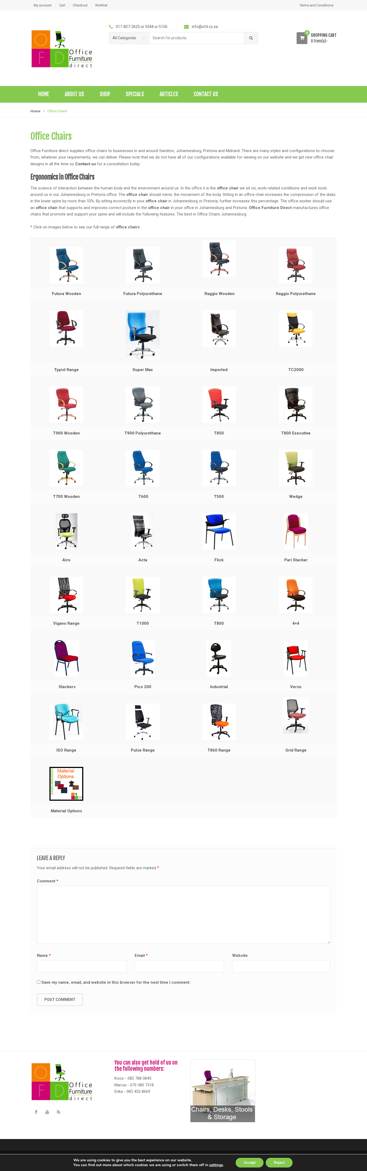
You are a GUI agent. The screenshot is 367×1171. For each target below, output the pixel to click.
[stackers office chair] (66, 658)
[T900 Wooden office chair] (66, 404)
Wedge (296, 496)
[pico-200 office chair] (142, 658)
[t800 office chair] (218, 595)
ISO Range (66, 750)
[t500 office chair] (218, 468)
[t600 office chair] (142, 468)
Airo (66, 560)
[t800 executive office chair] (296, 404)
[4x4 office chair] (296, 595)
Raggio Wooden (219, 293)
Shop (105, 94)
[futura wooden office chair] (66, 265)
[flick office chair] (218, 531)
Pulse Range (143, 750)
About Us (74, 94)
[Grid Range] (296, 715)
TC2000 (296, 369)
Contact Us (206, 94)
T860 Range (219, 750)
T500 (219, 496)
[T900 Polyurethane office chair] (142, 404)
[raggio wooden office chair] (218, 258)
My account (43, 5)
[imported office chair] (218, 328)
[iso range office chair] (66, 721)
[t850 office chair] (218, 404)
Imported (219, 369)
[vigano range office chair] (66, 595)
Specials (135, 94)
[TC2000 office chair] (296, 328)
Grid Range (296, 750)
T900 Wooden (66, 433)
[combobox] (196, 38)
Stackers (67, 686)
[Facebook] (36, 1112)
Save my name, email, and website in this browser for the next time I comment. (115, 982)
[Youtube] (47, 1112)
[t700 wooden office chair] (66, 468)
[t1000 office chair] (142, 595)
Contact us (85, 163)
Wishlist (101, 5)
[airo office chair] (66, 531)
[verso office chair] (296, 658)
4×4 (295, 623)
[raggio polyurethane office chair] (296, 265)
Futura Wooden (66, 293)
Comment (47, 881)
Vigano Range (66, 623)
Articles (169, 94)
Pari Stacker (296, 560)
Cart (62, 5)
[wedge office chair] (296, 468)
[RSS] (58, 1112)
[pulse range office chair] (142, 721)
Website (240, 955)
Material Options (66, 811)
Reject (279, 1162)
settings (216, 1165)
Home (43, 94)
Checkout (80, 5)
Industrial (219, 686)
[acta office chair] (142, 531)
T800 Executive (296, 433)
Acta (142, 560)
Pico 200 (142, 686)
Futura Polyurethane (142, 293)
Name (44, 955)
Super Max (142, 369)
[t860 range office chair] (218, 721)
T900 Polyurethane (142, 433)
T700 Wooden (66, 496)
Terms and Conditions (316, 5)
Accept (250, 1162)
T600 (143, 496)
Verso (295, 686)
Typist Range (66, 369)
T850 (219, 433)
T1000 (142, 623)
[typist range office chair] (66, 328)
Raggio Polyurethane (296, 293)
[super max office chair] (142, 335)
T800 (219, 623)
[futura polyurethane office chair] (142, 265)
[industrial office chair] (218, 658)
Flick (219, 560)
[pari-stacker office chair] (296, 531)
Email (141, 955)
